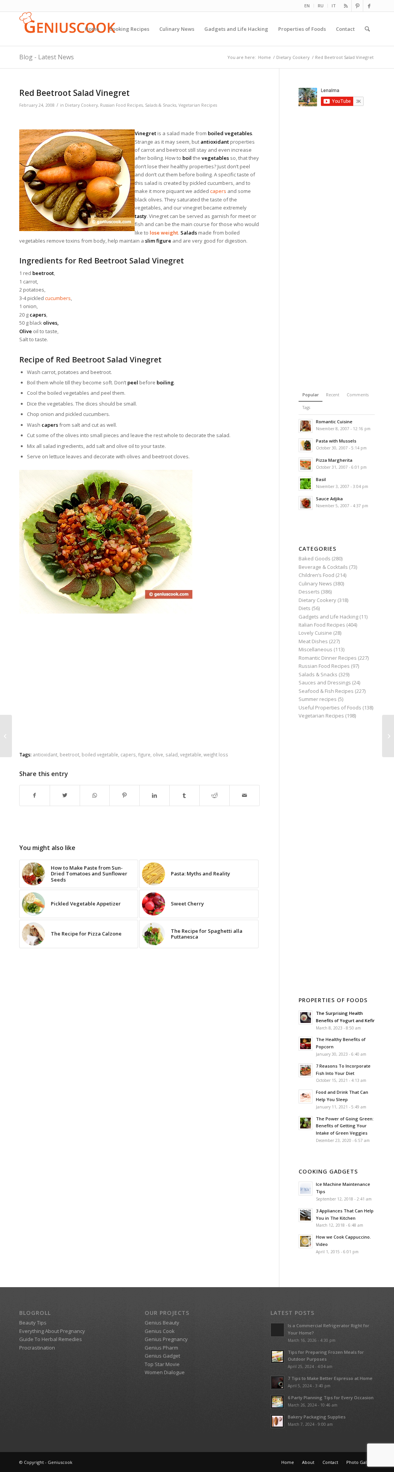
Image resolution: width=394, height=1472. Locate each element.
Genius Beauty (162, 1322)
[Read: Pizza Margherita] (305, 464)
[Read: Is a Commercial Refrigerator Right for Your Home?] (277, 1330)
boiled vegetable (100, 754)
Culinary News (315, 583)
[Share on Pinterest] (124, 795)
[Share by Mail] (244, 795)
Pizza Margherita (334, 460)
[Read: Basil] (305, 484)
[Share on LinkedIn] (154, 795)
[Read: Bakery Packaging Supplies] (277, 1421)
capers (218, 191)
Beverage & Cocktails (323, 566)
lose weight (164, 232)
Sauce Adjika (329, 498)
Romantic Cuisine (334, 421)
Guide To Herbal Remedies (50, 1339)
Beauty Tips (33, 1322)
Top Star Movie (162, 1364)
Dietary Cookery (81, 105)
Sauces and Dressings (325, 682)
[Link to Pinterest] (357, 6)
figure (144, 754)
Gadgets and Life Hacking (328, 616)
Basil (321, 479)
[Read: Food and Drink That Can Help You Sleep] (305, 1096)
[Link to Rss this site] (345, 6)
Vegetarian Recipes (198, 105)
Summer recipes (318, 699)
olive (158, 754)
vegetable (190, 754)
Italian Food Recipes (322, 624)
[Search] (367, 29)
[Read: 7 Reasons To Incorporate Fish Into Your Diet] (305, 1070)
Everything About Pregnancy (52, 1331)
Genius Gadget (162, 1355)
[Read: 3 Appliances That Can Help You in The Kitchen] (305, 1215)
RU (321, 5)
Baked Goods (315, 558)
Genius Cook (160, 1331)
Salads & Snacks (160, 105)
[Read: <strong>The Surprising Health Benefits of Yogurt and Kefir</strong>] (305, 1017)
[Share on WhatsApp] (95, 795)
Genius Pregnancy (166, 1339)
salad (171, 754)
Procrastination (37, 1347)
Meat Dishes (313, 641)
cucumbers (58, 298)
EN (307, 5)
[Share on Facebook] (35, 795)
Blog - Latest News (46, 57)
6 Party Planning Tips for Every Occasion (331, 1397)
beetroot (69, 754)
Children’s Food (316, 575)
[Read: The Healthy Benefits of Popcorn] (305, 1044)
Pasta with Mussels (336, 441)
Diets (305, 608)
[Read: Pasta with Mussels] (305, 445)
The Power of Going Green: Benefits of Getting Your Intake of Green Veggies (345, 1126)
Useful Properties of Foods (330, 707)
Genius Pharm (161, 1347)
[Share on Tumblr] (184, 795)
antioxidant (45, 754)
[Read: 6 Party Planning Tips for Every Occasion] (277, 1402)
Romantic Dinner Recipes (328, 657)
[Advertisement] (139, 120)
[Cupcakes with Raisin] (6, 736)
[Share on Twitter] (65, 795)
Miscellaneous (315, 649)
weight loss (216, 754)
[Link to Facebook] (369, 6)
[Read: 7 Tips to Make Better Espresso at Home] (277, 1383)
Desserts (309, 591)
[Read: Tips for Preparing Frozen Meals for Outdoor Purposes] (277, 1356)
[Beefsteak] (388, 736)
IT (334, 5)
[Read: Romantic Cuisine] (305, 426)
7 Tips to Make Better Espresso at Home (330, 1378)
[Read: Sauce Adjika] (305, 503)
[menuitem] (307, 6)
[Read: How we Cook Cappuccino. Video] (305, 1241)
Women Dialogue (165, 1372)
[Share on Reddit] (214, 795)
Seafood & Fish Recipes (326, 690)
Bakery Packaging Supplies (317, 1417)
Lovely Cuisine (315, 632)
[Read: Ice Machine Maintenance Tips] (305, 1188)
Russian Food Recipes (121, 105)
